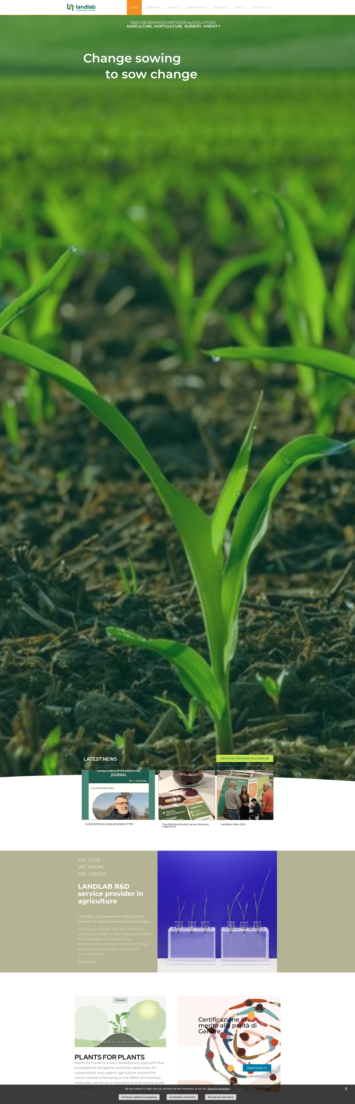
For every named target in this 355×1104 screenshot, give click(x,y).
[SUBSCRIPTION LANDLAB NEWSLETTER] (118, 795)
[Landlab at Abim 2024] (186, 795)
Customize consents (182, 1097)
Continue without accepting (139, 1097)
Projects (220, 7)
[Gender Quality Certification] (245, 795)
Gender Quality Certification (237, 824)
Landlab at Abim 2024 (174, 824)
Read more (87, 962)
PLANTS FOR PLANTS (110, 1057)
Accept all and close (221, 1097)
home (134, 7)
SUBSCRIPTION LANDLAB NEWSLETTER (109, 824)
